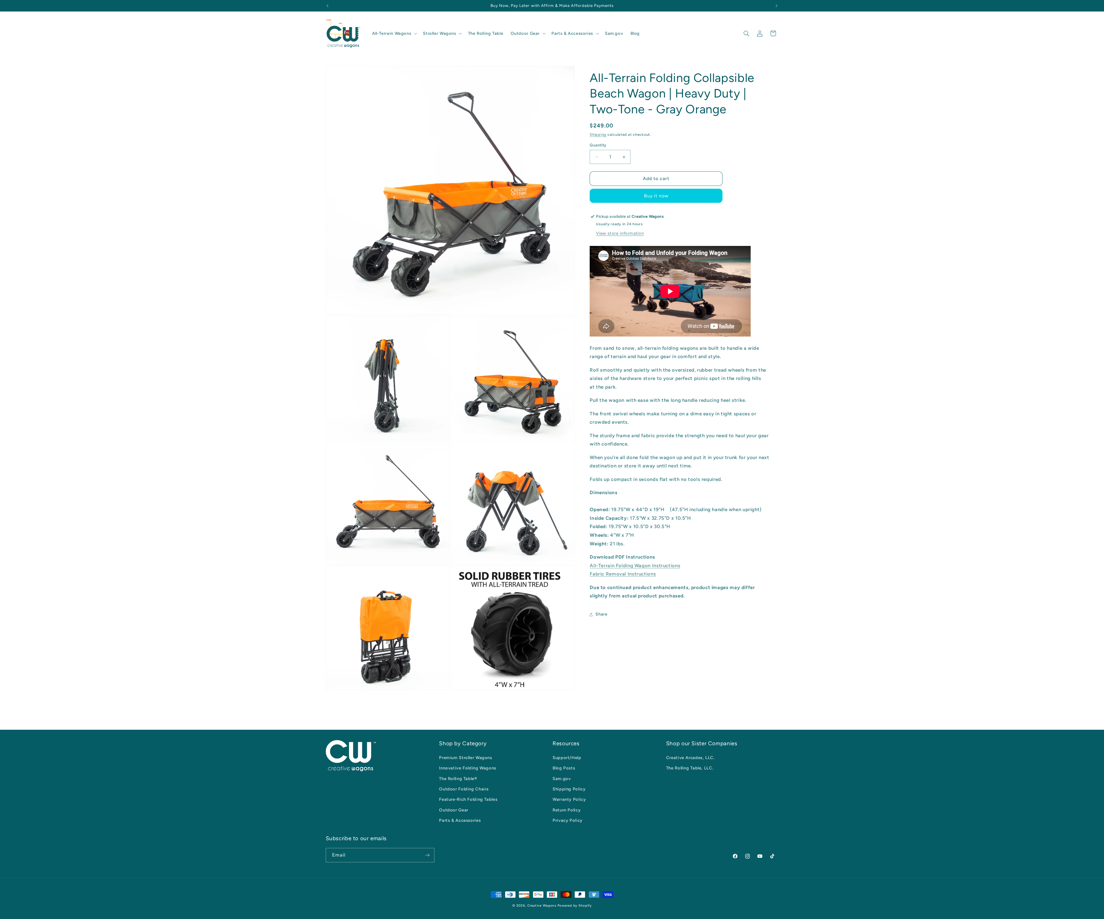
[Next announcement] (776, 6)
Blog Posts (564, 768)
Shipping (598, 134)
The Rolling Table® (458, 778)
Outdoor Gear (453, 810)
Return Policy (566, 810)
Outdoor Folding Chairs (464, 789)
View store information (620, 233)
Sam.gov (562, 778)
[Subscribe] (427, 855)
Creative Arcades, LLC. (690, 757)
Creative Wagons (541, 905)
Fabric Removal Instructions (623, 574)
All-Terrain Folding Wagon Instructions (635, 565)
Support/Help (567, 757)
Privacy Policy (567, 820)
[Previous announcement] (327, 6)
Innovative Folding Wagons (467, 768)
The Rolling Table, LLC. (690, 768)
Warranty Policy (569, 799)
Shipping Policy (569, 789)
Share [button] (601, 614)
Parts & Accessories (460, 820)
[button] (393, 33)
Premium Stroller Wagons (465, 757)
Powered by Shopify (574, 905)
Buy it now (656, 195)
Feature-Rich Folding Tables (468, 799)
